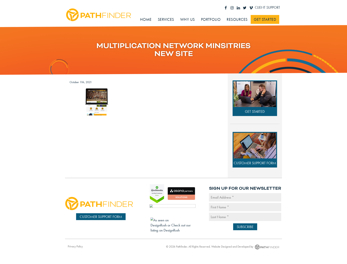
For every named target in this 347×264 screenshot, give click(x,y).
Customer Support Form (255, 163)
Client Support (267, 7)
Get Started (255, 111)
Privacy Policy (75, 246)
